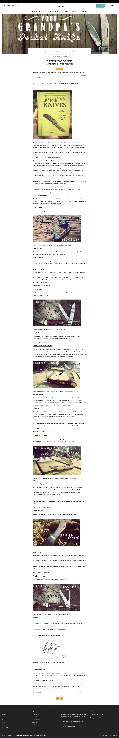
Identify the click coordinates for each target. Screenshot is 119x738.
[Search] (116, 5)
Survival (74, 54)
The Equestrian (39, 576)
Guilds (42, 11)
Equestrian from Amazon (43, 666)
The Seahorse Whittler (42, 346)
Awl (45, 51)
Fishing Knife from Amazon (44, 507)
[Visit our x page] (8, 1)
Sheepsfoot (65, 54)
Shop (66, 11)
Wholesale (5, 727)
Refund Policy (35, 722)
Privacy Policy (35, 714)
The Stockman (39, 207)
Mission (32, 11)
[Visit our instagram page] (6, 1)
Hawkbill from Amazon (43, 572)
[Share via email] (85, 692)
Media (74, 11)
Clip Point (56, 51)
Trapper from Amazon (43, 342)
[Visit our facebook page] (3, 1)
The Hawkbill (38, 511)
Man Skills (71, 51)
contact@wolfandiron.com (97, 714)
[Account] (108, 5)
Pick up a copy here (55, 86)
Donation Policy (36, 725)
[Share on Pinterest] (83, 692)
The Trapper (38, 289)
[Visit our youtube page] (11, 1)
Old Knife (44, 54)
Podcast (4, 725)
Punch (59, 54)
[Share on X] (80, 692)
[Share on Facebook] (78, 692)
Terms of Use (35, 717)
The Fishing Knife (40, 435)
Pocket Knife (53, 54)
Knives (66, 51)
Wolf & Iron (59, 6)
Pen (48, 54)
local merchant (47, 688)
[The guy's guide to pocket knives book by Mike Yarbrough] (52, 114)
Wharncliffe (65, 56)
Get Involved (54, 11)
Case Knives (50, 51)
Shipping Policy (36, 719)
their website (36, 688)
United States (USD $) (10, 5)
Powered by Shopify (103, 735)
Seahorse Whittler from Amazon (45, 432)
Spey (70, 54)
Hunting (62, 51)
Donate (100, 5)
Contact (84, 11)
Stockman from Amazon (43, 285)
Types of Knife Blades (56, 56)
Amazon (61, 688)
